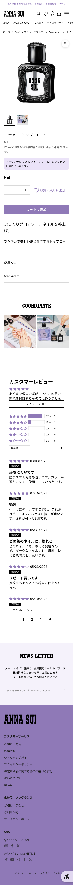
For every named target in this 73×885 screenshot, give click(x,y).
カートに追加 (37, 209)
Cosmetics (55, 32)
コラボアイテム (55, 23)
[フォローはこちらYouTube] (12, 859)
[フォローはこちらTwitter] (18, 846)
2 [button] (32, 619)
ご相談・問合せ (14, 744)
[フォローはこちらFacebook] (12, 846)
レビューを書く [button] (36, 403)
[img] (19, 460)
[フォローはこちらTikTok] (6, 859)
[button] (18, 416)
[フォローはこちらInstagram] (6, 846)
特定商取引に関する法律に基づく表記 (28, 771)
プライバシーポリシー (18, 764)
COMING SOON (22, 23)
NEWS (5, 23)
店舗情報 (9, 751)
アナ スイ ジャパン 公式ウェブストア (22, 32)
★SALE (39, 23)
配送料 (24, 147)
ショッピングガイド (17, 757)
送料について (12, 778)
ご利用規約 (11, 812)
